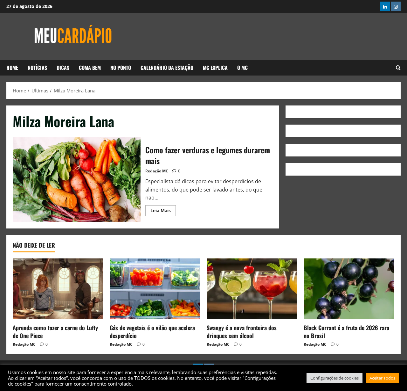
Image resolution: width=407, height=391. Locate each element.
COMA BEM (90, 67)
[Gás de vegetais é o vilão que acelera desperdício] (155, 288)
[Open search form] (398, 68)
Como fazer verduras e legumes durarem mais (77, 179)
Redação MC (156, 171)
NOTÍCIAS (37, 67)
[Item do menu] (385, 6)
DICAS (63, 67)
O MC (242, 67)
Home (12, 67)
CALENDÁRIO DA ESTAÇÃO (167, 67)
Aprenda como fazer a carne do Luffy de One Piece (55, 331)
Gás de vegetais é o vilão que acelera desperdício (152, 331)
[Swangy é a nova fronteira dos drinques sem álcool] (252, 288)
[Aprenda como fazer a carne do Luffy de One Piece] (58, 288)
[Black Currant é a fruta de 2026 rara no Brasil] (349, 288)
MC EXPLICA (215, 67)
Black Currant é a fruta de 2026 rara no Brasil (346, 331)
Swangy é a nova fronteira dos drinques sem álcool (242, 331)
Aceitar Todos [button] (382, 378)
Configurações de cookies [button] (334, 378)
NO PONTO (120, 67)
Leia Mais (163, 209)
